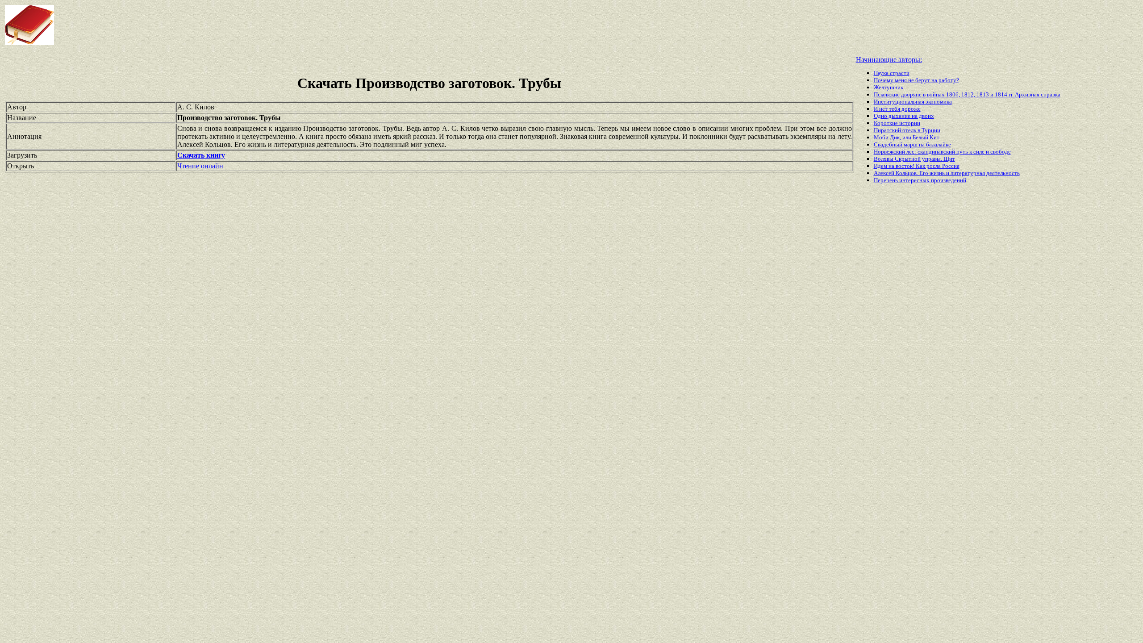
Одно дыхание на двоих (904, 116)
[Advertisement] (458, 25)
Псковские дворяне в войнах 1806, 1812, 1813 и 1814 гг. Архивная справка (967, 94)
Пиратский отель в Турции (907, 130)
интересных (915, 180)
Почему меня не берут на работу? (916, 80)
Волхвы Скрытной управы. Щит (914, 158)
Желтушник (888, 87)
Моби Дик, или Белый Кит (906, 137)
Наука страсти (891, 73)
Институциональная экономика (913, 101)
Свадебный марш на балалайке (912, 144)
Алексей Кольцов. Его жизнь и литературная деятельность (947, 173)
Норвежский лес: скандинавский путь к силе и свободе (942, 151)
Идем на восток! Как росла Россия (916, 166)
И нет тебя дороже (897, 108)
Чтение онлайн (200, 166)
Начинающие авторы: (889, 59)
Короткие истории (897, 123)
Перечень (886, 180)
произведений (948, 180)
